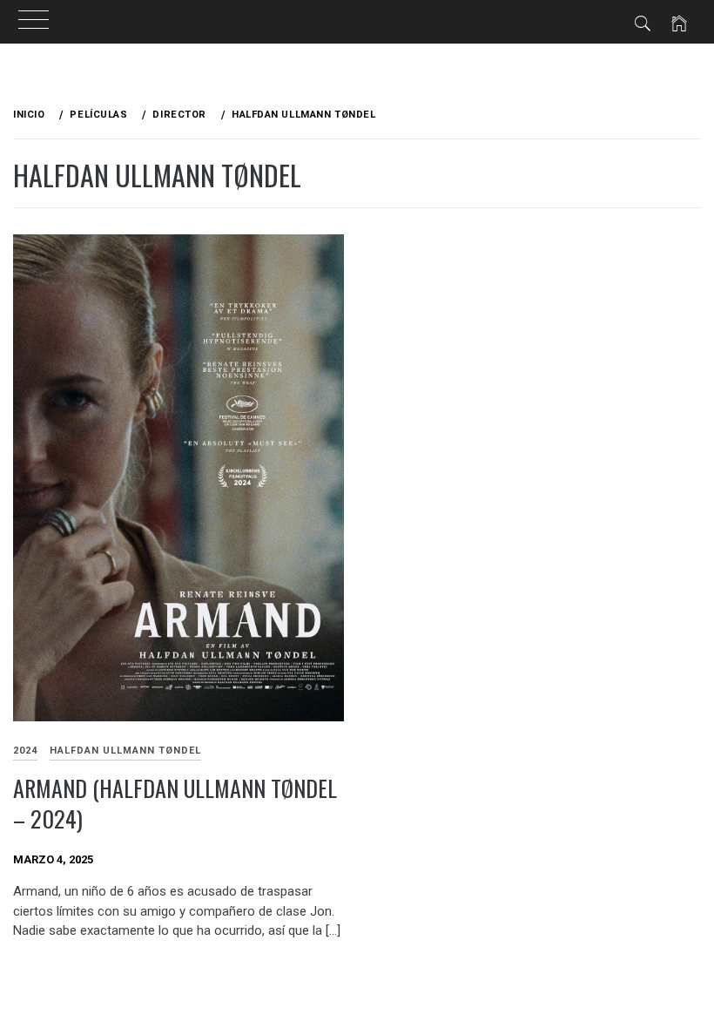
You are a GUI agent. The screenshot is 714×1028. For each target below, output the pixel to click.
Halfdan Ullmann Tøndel (125, 750)
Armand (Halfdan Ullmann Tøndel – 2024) (175, 803)
